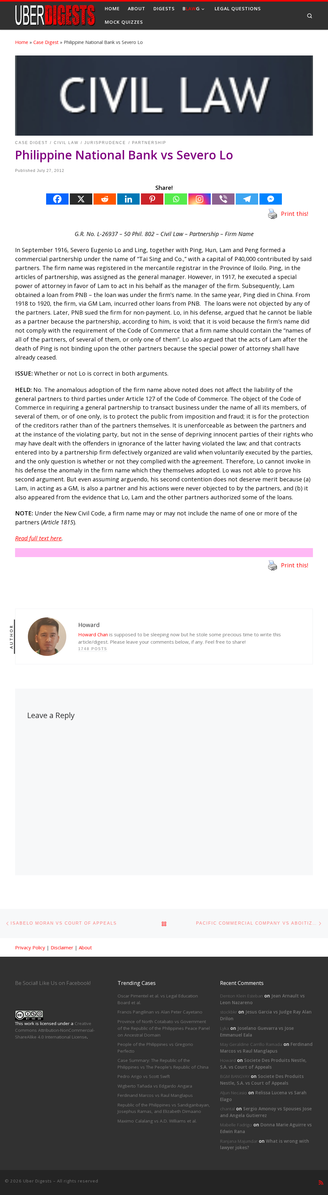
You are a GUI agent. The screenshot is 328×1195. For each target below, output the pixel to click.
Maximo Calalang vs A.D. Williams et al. (157, 1121)
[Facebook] (57, 199)
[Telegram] (247, 199)
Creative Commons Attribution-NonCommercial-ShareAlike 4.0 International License (54, 1030)
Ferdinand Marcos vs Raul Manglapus (155, 1095)
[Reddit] (105, 199)
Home (21, 42)
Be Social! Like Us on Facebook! (53, 983)
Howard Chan (93, 634)
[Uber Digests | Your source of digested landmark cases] (55, 14)
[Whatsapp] (176, 199)
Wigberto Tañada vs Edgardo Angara (155, 1086)
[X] (81, 199)
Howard (228, 1060)
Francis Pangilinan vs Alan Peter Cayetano (160, 1012)
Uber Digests (37, 1181)
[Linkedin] (128, 199)
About (85, 947)
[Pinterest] (152, 199)
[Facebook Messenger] (270, 199)
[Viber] (223, 199)
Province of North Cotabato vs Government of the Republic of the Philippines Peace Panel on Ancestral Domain (164, 1028)
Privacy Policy (30, 947)
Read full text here (38, 538)
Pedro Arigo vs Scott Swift (144, 1076)
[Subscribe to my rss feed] (321, 1183)
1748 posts (92, 649)
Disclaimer (62, 947)
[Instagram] (199, 199)
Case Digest (46, 42)
